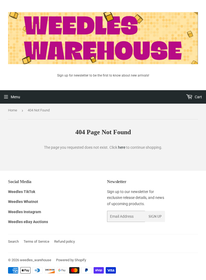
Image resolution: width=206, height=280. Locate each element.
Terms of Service (36, 241)
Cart (198, 97)
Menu (15, 97)
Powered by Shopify (71, 260)
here (121, 147)
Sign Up (155, 216)
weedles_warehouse (35, 260)
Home (12, 110)
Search (13, 241)
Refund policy (64, 241)
